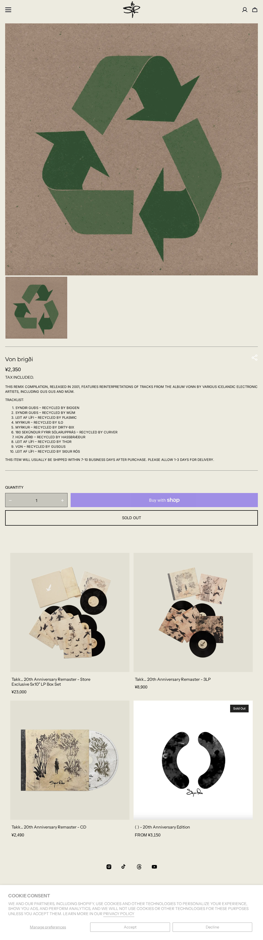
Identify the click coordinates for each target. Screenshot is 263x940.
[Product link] (69, 624)
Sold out (131, 517)
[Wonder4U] (131, 9)
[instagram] (109, 866)
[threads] (139, 866)
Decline (212, 927)
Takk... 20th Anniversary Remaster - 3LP (173, 679)
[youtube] (154, 866)
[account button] (245, 10)
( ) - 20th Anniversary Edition (162, 827)
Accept (130, 927)
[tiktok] (124, 866)
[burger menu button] (8, 10)
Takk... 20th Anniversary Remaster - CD (49, 827)
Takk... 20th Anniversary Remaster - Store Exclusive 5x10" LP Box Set (51, 682)
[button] (255, 10)
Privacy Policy (118, 913)
